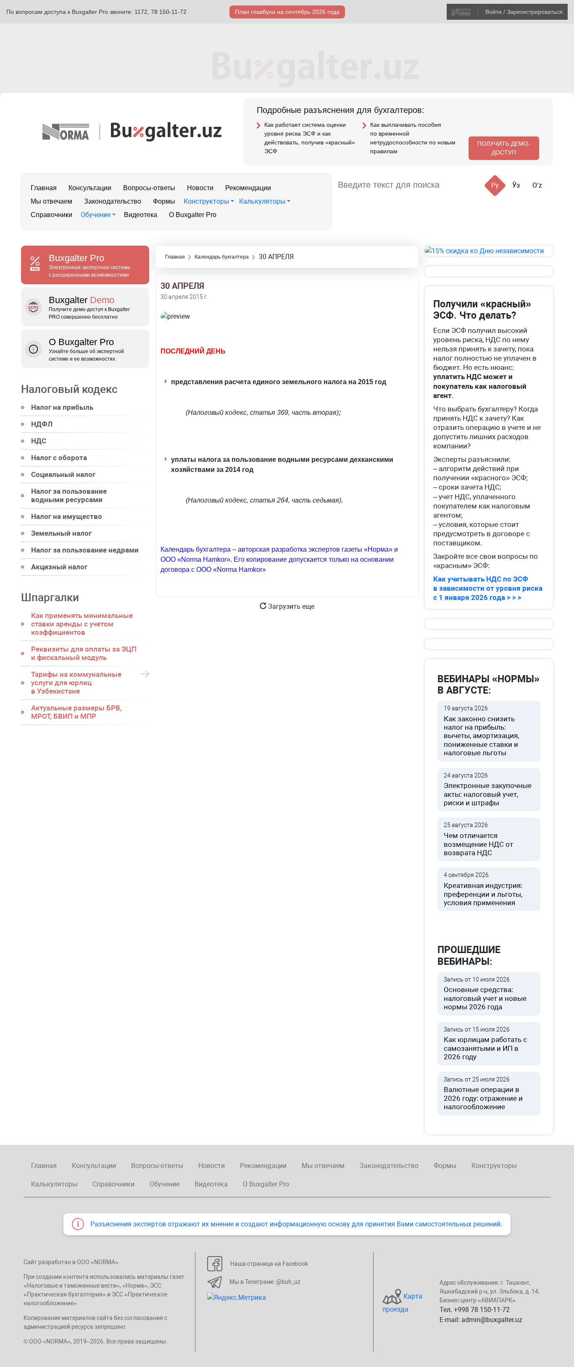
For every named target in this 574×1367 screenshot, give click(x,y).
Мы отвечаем (51, 201)
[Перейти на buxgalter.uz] (166, 131)
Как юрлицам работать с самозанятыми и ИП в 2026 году (485, 1043)
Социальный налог (63, 474)
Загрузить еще (290, 606)
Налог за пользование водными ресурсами (69, 495)
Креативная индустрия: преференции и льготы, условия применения (483, 889)
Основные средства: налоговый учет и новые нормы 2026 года (485, 993)
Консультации (89, 187)
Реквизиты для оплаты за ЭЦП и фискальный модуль (84, 653)
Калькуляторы (262, 201)
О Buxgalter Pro (192, 214)
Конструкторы (206, 201)
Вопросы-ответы (149, 187)
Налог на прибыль (62, 407)
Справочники (51, 214)
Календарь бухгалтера (222, 257)
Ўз (516, 185)
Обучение (96, 215)
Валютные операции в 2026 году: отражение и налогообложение (483, 1093)
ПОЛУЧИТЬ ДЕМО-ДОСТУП (503, 148)
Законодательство (112, 201)
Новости (200, 187)
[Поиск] (456, 185)
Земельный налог (61, 533)
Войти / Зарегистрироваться (524, 11)
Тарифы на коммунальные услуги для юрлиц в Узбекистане (76, 682)
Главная (44, 187)
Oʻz (537, 185)
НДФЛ (42, 424)
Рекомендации (248, 187)
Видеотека (140, 214)
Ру (495, 185)
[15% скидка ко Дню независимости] (489, 251)
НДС (38, 441)
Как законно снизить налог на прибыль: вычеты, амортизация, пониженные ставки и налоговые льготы (481, 731)
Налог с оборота (59, 457)
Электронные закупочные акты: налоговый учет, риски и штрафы (488, 789)
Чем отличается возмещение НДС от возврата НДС (478, 839)
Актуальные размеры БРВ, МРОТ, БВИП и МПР (76, 712)
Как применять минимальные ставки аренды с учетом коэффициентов (82, 623)
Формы (164, 201)
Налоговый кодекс (69, 389)
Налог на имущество (66, 516)
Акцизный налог (59, 567)
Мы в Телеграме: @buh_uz (264, 1281)
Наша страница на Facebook (269, 1263)
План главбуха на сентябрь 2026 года (287, 11)
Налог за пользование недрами (85, 550)
